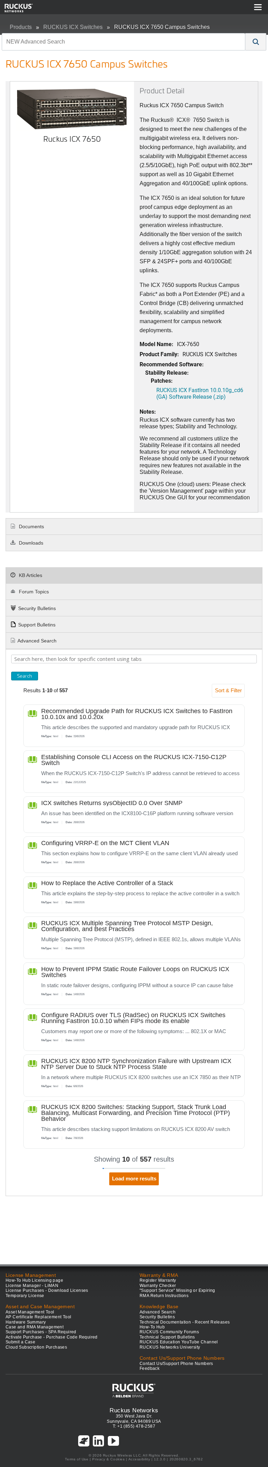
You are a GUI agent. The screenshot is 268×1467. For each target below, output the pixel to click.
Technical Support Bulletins (167, 1337)
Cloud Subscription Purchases (36, 1347)
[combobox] (123, 41)
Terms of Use (76, 1459)
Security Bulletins (37, 608)
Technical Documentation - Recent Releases (185, 1322)
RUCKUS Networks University (170, 1347)
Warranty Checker (158, 1285)
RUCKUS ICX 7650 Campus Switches (162, 27)
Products (21, 27)
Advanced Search (37, 640)
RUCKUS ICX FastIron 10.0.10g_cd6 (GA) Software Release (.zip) (199, 393)
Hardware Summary (26, 1322)
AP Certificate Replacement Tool (38, 1316)
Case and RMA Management (35, 1327)
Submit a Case (20, 1342)
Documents (30, 526)
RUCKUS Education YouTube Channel (179, 1342)
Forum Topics (33, 591)
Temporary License (25, 1295)
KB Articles (29, 575)
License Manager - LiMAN (32, 1285)
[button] (255, 41)
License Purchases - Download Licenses (47, 1290)
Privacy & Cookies (108, 1459)
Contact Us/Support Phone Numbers (176, 1363)
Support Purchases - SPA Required (41, 1331)
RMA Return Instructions (164, 1295)
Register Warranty (158, 1280)
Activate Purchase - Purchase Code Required (52, 1337)
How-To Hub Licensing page (34, 1280)
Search (24, 676)
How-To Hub (152, 1327)
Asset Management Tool (30, 1312)
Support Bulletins (36, 624)
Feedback (149, 1368)
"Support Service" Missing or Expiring (177, 1290)
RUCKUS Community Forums (169, 1331)
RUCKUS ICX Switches (73, 27)
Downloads (30, 543)
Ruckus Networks (134, 1410)
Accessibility (139, 1459)
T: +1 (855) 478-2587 (134, 1426)
